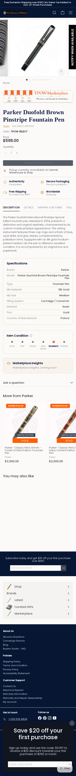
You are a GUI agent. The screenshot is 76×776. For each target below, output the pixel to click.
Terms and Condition (15, 665)
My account (9, 702)
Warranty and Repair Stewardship (22, 698)
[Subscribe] (63, 568)
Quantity (8, 147)
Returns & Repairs (13, 690)
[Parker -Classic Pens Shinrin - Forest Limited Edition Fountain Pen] (25, 433)
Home (6, 83)
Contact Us (9, 686)
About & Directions (13, 637)
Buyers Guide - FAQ (14, 648)
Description (11, 207)
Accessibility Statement (16, 673)
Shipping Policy (11, 661)
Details (28, 207)
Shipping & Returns (50, 207)
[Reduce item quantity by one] (6, 153)
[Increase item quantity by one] (17, 153)
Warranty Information (15, 694)
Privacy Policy (10, 669)
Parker (27, 395)
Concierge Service (14, 640)
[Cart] (63, 13)
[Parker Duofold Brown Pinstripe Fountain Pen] (25, 513)
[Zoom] (61, 71)
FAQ (69, 207)
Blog (5, 644)
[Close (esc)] (72, 723)
